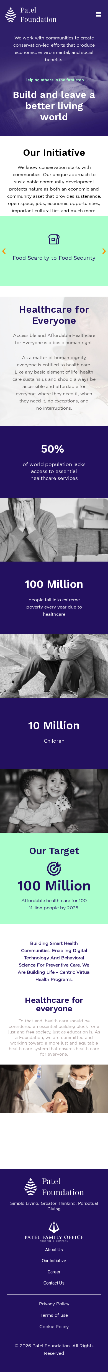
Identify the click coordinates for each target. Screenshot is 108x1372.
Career (54, 1272)
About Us (54, 1249)
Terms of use (54, 1315)
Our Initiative (54, 1260)
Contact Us (54, 1283)
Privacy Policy (54, 1303)
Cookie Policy (54, 1326)
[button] (98, 14)
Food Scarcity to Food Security (54, 257)
